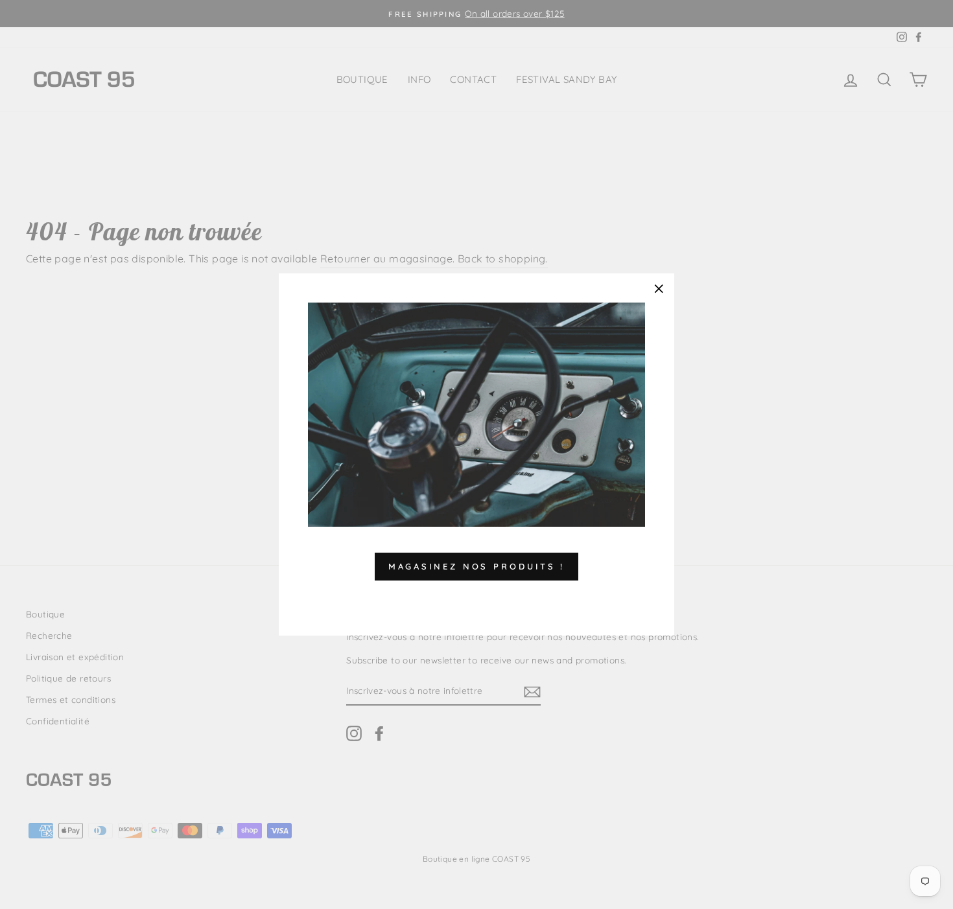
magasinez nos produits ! (476, 566)
